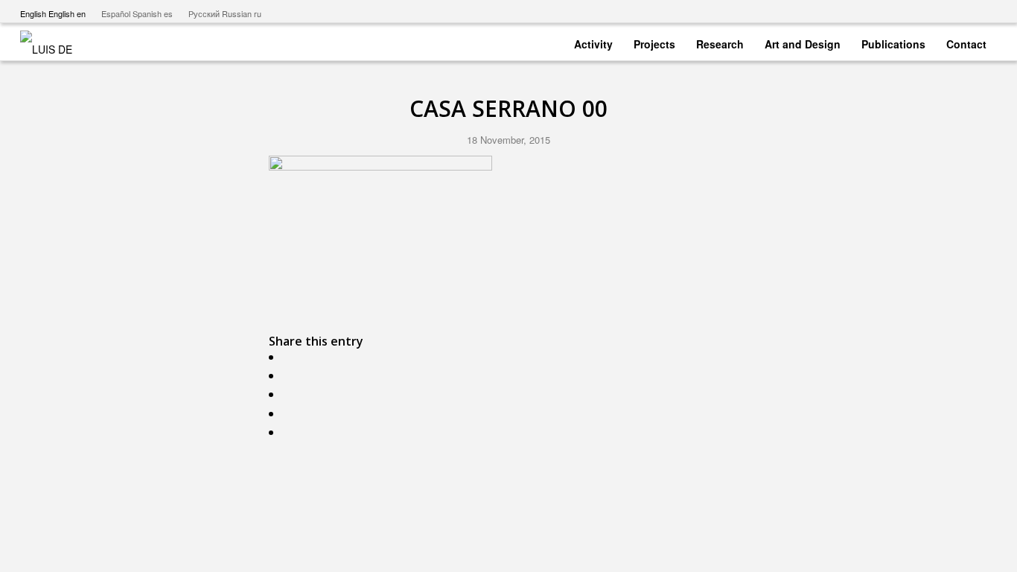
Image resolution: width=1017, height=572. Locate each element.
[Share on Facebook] (290, 357)
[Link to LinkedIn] (986, 11)
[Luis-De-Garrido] (56, 41)
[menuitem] (593, 41)
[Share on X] (290, 375)
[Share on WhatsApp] (290, 394)
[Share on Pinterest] (290, 413)
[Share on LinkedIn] (290, 432)
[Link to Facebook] (940, 11)
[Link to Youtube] (918, 11)
